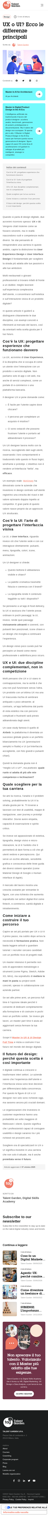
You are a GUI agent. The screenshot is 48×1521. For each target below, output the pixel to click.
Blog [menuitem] (4, 1467)
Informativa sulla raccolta (15, 1512)
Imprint (31, 1499)
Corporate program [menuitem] (10, 1459)
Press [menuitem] (5, 1463)
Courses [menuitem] (6, 1452)
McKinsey (28, 481)
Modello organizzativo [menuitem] (11, 1474)
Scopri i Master (24, 1394)
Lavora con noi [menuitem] (9, 1470)
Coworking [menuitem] (7, 1456)
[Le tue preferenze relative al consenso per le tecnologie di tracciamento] (2, 1518)
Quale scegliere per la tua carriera (20, 194)
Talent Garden (23, 45)
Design (7, 17)
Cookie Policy (20, 1499)
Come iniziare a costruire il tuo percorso (23, 199)
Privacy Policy (8, 1499)
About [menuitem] (5, 1448)
